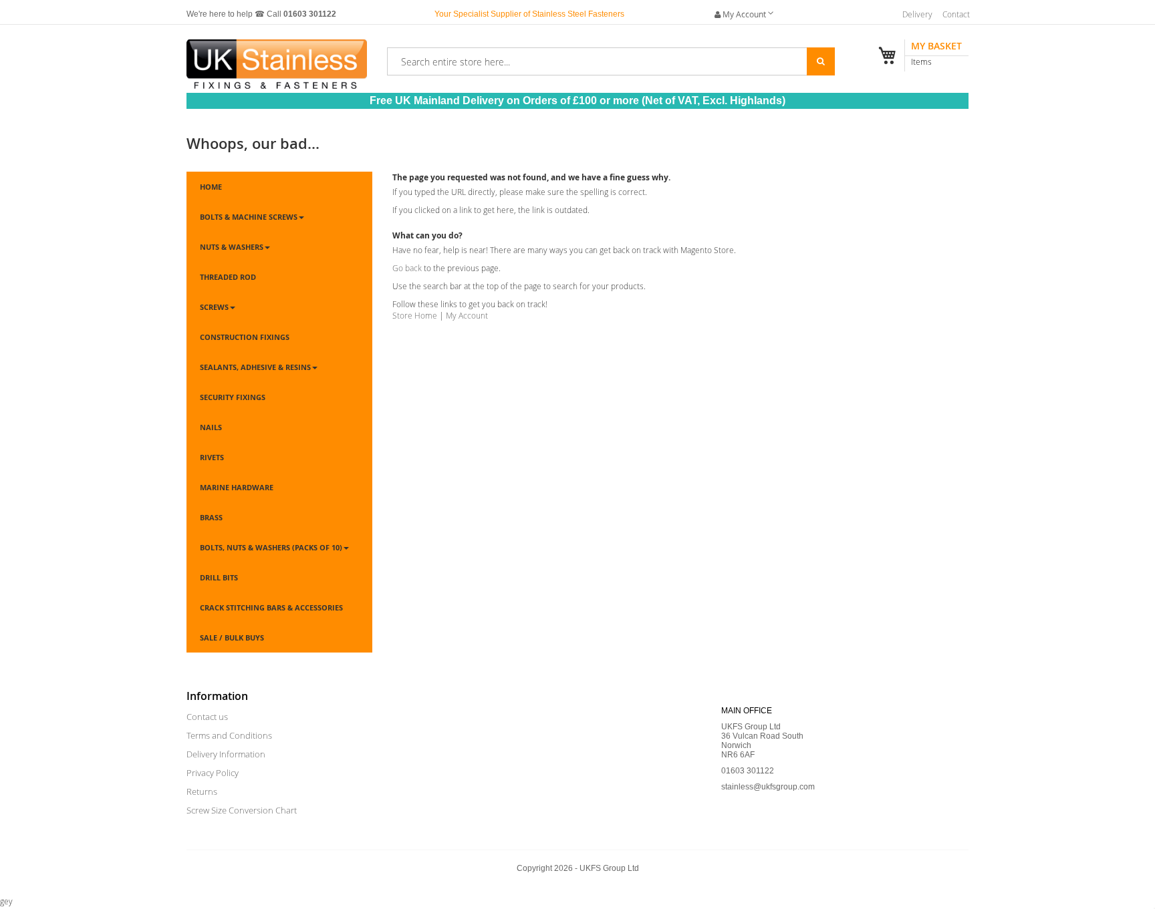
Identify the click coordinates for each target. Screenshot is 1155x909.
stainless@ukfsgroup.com (768, 786)
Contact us (207, 717)
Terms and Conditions (229, 735)
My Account (467, 315)
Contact (956, 14)
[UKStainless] (276, 58)
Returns (201, 791)
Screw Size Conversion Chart (241, 810)
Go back (407, 267)
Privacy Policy (212, 773)
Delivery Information (225, 754)
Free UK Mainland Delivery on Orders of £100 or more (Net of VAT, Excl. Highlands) (577, 100)
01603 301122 (309, 14)
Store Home (414, 315)
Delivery (917, 14)
